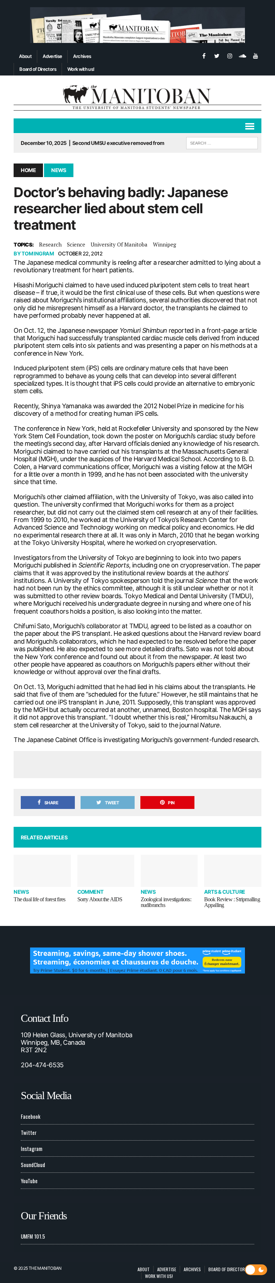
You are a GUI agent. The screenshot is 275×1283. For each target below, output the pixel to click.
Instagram (31, 1148)
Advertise (52, 56)
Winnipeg (164, 244)
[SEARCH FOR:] (222, 142)
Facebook (30, 1116)
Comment (90, 892)
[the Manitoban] (137, 97)
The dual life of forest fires (39, 899)
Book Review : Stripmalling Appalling (232, 902)
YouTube (29, 1181)
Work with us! (81, 69)
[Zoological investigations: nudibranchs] (169, 871)
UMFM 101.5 (33, 1236)
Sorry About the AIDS (99, 899)
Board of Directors (37, 69)
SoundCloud (33, 1165)
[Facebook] (204, 55)
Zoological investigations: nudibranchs (166, 902)
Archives (82, 56)
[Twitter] (217, 55)
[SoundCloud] (243, 55)
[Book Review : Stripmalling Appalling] (232, 871)
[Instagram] (230, 55)
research (50, 244)
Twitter (29, 1132)
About (25, 56)
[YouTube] (255, 55)
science (76, 244)
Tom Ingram (37, 253)
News (21, 892)
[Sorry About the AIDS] (106, 871)
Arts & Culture (224, 892)
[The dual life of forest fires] (42, 871)
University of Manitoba (119, 244)
